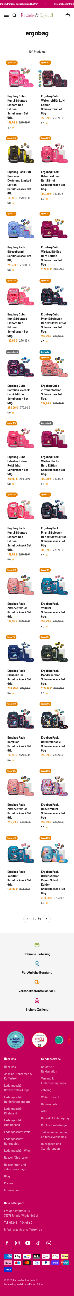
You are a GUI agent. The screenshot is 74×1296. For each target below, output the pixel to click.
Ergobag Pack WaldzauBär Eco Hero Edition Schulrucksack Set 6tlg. (53, 465)
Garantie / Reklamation (49, 1069)
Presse (8, 1183)
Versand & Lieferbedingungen (53, 1081)
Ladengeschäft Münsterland (13, 1123)
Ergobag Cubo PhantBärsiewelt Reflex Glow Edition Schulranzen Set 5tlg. (54, 323)
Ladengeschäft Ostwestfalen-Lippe (17, 1088)
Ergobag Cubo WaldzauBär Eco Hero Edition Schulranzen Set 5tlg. (51, 256)
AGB (44, 1111)
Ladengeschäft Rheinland (13, 1111)
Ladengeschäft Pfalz (17, 1132)
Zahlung (46, 1090)
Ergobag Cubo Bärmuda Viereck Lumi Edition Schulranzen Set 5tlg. (18, 394)
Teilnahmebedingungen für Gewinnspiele (54, 1134)
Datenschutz (49, 1104)
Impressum (11, 1190)
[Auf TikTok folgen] (38, 1243)
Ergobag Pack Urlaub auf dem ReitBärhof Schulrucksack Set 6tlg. (53, 180)
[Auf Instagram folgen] (17, 1243)
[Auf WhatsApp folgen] (49, 1243)
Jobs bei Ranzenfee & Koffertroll (18, 1076)
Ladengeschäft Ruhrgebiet (13, 1141)
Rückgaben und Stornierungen (51, 1146)
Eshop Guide (36, 1284)
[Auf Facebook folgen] (7, 1243)
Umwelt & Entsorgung (55, 1118)
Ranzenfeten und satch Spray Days (15, 1167)
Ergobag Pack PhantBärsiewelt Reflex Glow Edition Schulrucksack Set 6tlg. (54, 536)
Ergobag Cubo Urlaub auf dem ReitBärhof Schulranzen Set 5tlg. (17, 465)
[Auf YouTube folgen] (28, 1243)
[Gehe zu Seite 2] (46, 919)
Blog (7, 1176)
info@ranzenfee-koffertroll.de (23, 1229)
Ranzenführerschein (17, 1157)
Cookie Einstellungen (54, 1125)
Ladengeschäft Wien (17, 1150)
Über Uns (10, 1067)
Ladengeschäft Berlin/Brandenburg (17, 1099)
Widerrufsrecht (51, 1097)
